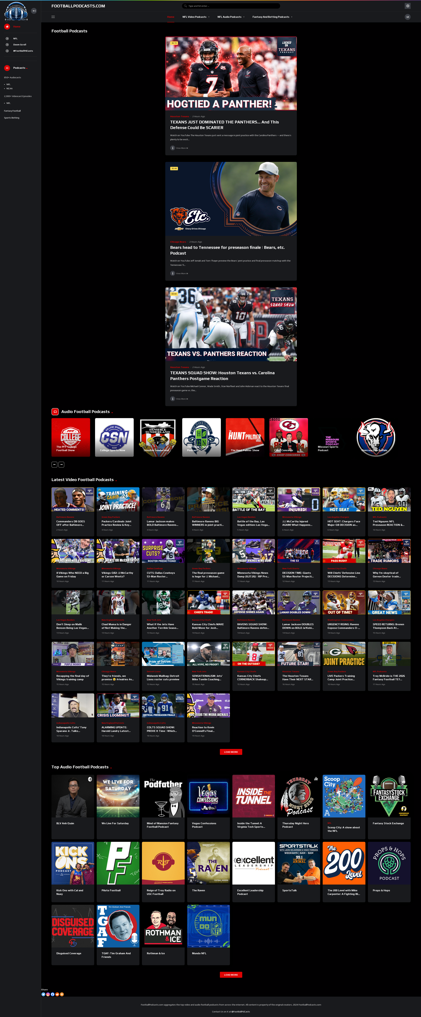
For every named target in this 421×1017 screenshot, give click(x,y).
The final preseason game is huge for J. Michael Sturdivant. (208, 576)
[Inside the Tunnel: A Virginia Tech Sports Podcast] (253, 796)
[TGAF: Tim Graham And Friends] (118, 926)
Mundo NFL (199, 953)
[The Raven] (208, 863)
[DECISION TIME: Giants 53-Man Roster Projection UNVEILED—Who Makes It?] (298, 551)
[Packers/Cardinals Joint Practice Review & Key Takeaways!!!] (118, 499)
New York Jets (154, 620)
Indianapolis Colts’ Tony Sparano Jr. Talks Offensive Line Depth (71, 731)
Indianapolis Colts (65, 723)
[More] (62, 994)
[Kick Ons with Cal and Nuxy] (72, 863)
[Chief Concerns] (288, 437)
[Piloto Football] (118, 863)
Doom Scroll (19, 44)
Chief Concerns (283, 450)
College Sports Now (112, 450)
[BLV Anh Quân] (72, 796)
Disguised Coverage (68, 953)
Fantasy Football (12, 110)
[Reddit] (57, 994)
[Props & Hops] (389, 863)
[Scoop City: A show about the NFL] (344, 796)
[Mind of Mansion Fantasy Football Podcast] (163, 796)
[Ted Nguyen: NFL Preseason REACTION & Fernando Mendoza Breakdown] (389, 499)
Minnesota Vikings (291, 517)
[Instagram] (48, 994)
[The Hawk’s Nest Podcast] (201, 437)
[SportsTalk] (298, 863)
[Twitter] (43, 994)
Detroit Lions (154, 671)
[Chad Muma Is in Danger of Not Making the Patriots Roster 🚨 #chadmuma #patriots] (118, 602)
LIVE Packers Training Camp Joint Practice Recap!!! (341, 679)
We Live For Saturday (115, 823)
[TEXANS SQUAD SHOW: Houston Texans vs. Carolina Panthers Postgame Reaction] (231, 324)
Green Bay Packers (111, 517)
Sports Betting (11, 117)
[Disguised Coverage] (72, 926)
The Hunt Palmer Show (245, 450)
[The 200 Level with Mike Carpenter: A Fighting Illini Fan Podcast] (344, 863)
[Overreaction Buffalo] (376, 437)
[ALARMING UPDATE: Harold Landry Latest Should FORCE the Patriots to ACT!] (118, 705)
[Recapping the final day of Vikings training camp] (72, 654)
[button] (54, 465)
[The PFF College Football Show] (70, 437)
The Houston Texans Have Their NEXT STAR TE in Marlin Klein (296, 679)
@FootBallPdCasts (23, 51)
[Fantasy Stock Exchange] (389, 796)
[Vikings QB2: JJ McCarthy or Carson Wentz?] (118, 551)
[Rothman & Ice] (163, 926)
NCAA (9, 88)
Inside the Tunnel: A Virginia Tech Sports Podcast (250, 827)
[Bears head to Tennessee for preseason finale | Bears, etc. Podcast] (231, 199)
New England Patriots (113, 620)
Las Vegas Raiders (246, 517)
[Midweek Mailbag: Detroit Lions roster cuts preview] (163, 654)
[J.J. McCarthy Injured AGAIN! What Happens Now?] (298, 499)
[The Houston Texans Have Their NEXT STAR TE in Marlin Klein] (298, 654)
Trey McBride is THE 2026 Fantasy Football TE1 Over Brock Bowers (389, 679)
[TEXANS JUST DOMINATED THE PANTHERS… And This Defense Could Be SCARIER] (231, 73)
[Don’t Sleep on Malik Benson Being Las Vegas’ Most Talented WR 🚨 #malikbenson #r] (72, 602)
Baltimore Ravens (65, 517)
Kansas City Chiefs (337, 568)
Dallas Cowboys (155, 568)
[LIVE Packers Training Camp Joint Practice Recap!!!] (344, 654)
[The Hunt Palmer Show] (245, 437)
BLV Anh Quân (65, 823)
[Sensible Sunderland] (158, 437)
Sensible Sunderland (156, 450)
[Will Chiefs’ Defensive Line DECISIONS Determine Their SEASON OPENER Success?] (344, 551)
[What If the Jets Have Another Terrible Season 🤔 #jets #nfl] (163, 602)
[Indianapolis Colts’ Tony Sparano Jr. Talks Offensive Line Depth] (72, 705)
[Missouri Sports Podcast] (332, 437)
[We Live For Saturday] (118, 796)
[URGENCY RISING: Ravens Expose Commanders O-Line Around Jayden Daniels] (344, 602)
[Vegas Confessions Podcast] (208, 796)
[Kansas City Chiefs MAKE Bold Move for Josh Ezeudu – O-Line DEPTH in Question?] (208, 602)
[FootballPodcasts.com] (16, 10)
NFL (15, 38)
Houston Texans (179, 116)
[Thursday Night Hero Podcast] (298, 796)
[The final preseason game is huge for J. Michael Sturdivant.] (208, 551)
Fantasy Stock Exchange (388, 823)
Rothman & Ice (156, 953)
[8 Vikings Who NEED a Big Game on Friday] (72, 551)
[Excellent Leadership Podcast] (253, 863)
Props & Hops (381, 890)
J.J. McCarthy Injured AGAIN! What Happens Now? (296, 525)
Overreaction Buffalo (374, 450)
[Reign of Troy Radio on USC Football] (163, 863)
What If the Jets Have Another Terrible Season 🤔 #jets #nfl (162, 628)
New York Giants (290, 568)
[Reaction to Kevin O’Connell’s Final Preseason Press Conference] (208, 705)
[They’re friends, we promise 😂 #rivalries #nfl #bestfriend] (118, 654)
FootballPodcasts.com (78, 5)
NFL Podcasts (379, 517)
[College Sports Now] (114, 437)
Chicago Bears (178, 241)
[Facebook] (53, 994)
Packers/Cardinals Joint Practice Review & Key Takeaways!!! (116, 525)
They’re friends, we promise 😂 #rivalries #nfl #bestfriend (117, 679)
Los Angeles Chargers (338, 517)
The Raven (198, 890)
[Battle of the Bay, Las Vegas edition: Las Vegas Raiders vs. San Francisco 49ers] (253, 499)
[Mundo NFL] (208, 926)
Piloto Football (111, 890)
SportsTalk (289, 890)
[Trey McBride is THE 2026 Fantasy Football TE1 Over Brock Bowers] (389, 654)
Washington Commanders (341, 620)
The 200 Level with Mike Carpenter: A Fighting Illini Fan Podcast (344, 894)
